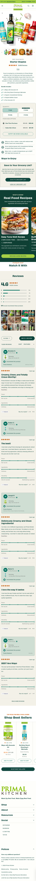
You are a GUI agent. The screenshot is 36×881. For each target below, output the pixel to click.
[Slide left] (2, 52)
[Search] (28, 5)
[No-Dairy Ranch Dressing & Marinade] (24, 732)
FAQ (18, 69)
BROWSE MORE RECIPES (18, 256)
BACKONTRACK (11, 2)
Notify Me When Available (18, 134)
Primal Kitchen (10, 865)
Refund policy (5, 869)
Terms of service (23, 869)
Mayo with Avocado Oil (14, 358)
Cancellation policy (6, 872)
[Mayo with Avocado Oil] (8, 732)
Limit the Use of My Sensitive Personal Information (15, 878)
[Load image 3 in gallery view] (22, 52)
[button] (18, 65)
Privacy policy (14, 869)
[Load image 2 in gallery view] (15, 52)
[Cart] (33, 5)
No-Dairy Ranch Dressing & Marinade (17, 430)
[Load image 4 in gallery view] (29, 52)
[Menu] (2, 5)
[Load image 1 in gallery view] (7, 52)
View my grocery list (18, 184)
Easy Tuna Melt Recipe (13, 237)
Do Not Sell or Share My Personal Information (14, 875)
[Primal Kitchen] (18, 6)
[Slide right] (34, 52)
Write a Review (28, 338)
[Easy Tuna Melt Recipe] (15, 220)
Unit (10, 110)
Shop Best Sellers (18, 769)
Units (26, 109)
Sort (20, 344)
